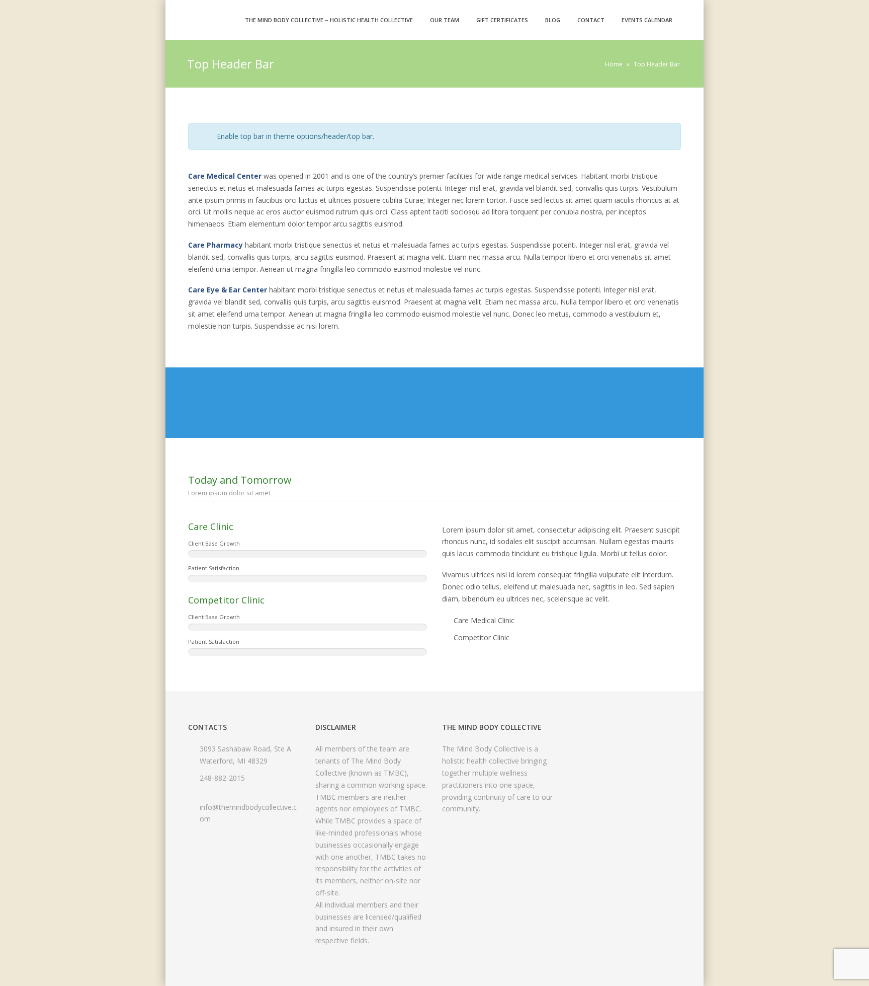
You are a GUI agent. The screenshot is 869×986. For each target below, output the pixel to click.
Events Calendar (647, 20)
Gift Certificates (502, 20)
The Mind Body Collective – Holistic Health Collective (329, 20)
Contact (590, 20)
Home (614, 64)
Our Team (444, 20)
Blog (552, 20)
